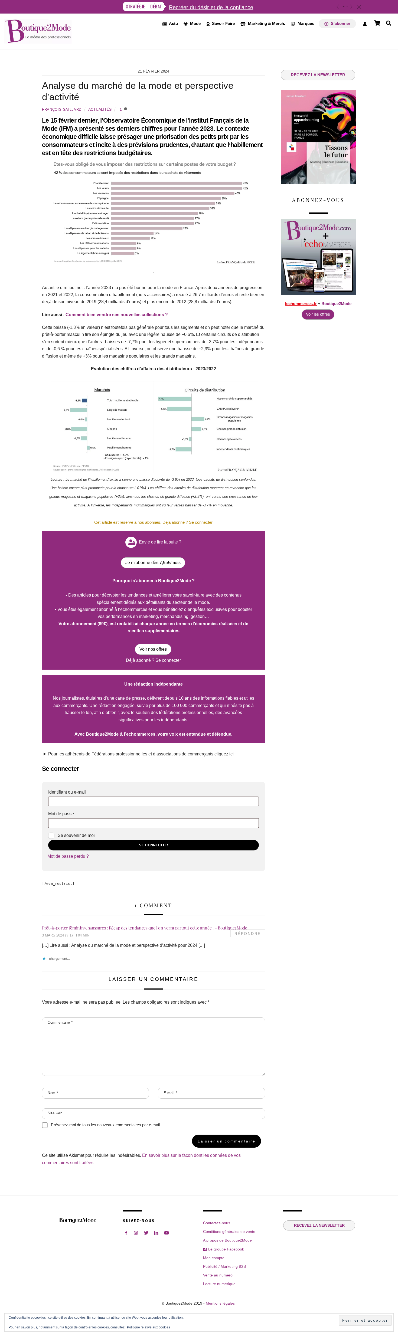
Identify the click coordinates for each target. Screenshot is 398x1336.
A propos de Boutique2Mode (227, 1240)
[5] (347, 6)
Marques (305, 23)
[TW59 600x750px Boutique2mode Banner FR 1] (318, 183)
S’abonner (340, 23)
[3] (344, 6)
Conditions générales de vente (229, 1231)
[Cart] (377, 23)
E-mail (170, 1093)
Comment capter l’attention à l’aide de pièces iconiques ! (205, 7)
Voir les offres (318, 314)
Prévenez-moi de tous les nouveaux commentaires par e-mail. (106, 1124)
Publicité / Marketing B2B (224, 1266)
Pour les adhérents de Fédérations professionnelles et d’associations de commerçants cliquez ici (141, 754)
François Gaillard (61, 109)
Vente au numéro (218, 1275)
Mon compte (213, 1258)
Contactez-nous (216, 1223)
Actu (173, 23)
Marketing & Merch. (266, 23)
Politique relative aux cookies (148, 1327)
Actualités (100, 109)
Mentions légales (220, 1303)
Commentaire (60, 1022)
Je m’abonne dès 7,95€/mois (153, 562)
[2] (343, 6)
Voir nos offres (153, 649)
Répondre (247, 933)
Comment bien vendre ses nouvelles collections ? (117, 314)
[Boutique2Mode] (38, 40)
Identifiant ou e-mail (78, 792)
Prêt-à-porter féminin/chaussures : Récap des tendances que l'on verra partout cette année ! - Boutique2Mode (144, 928)
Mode (195, 23)
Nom (53, 1093)
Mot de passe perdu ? (68, 856)
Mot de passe (72, 813)
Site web (55, 1113)
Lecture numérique (219, 1284)
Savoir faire (223, 23)
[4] (346, 6)
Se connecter (153, 845)
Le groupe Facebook (225, 1249)
